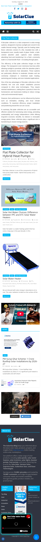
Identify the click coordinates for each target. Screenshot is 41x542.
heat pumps (12, 164)
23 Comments (27, 220)
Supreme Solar (11, 286)
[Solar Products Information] (3, 31)
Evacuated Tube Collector (9, 283)
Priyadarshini (16, 220)
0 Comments (23, 159)
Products (6, 209)
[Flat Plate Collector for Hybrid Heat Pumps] (20, 126)
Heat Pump (7, 149)
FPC (29, 283)
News (5, 355)
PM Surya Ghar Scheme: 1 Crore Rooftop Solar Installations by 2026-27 (20, 361)
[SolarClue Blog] (20, 435)
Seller (3, 509)
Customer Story (6, 512)
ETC (32, 281)
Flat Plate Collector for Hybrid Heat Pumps (18, 154)
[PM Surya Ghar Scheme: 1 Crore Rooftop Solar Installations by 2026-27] (20, 334)
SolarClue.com (18, 450)
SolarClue (26, 536)
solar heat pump (14, 166)
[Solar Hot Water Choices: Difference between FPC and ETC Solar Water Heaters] (20, 186)
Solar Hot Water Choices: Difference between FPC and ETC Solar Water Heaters (20, 215)
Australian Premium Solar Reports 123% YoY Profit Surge (25, 381)
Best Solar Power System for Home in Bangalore (16, 6)
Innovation (4, 503)
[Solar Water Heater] (20, 243)
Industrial (4, 500)
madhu (15, 159)
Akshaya (15, 281)
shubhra (15, 366)
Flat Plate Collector (15, 222)
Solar (12, 209)
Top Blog (4, 494)
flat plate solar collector (28, 161)
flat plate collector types (14, 161)
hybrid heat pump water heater (24, 164)
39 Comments (24, 281)
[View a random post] (38, 31)
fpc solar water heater (27, 222)
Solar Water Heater (21, 209)
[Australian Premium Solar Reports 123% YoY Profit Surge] (7, 380)
